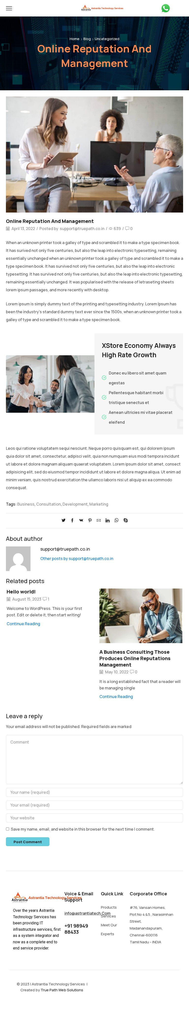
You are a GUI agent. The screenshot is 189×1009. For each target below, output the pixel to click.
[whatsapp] (116, 520)
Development (75, 504)
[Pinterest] (90, 520)
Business (25, 504)
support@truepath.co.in (82, 228)
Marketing (98, 504)
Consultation (48, 504)
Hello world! (21, 591)
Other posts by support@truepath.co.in (76, 558)
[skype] (124, 520)
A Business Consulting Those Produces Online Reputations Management (135, 658)
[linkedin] (107, 520)
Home (74, 38)
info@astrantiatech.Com (87, 913)
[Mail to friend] (98, 520)
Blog (87, 38)
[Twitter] (65, 520)
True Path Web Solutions (62, 990)
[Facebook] (72, 520)
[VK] (81, 520)
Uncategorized (107, 38)
